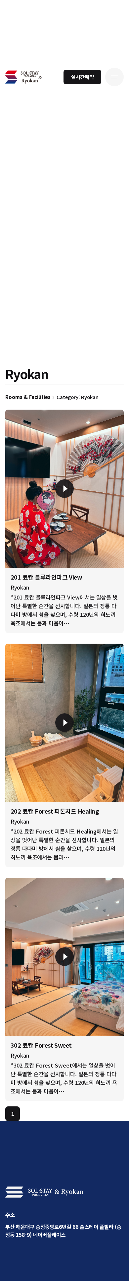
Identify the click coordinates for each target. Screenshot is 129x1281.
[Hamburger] (114, 77)
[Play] (64, 488)
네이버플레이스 (49, 1234)
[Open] (20, 422)
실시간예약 (82, 76)
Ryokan (20, 587)
